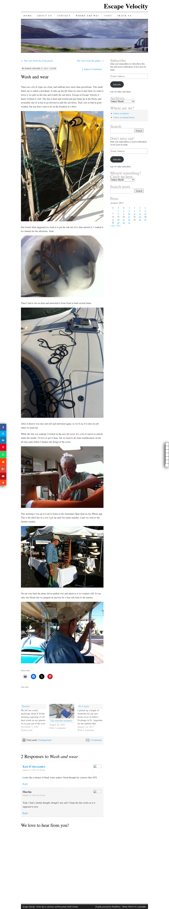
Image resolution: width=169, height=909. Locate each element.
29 (118, 222)
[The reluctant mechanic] (61, 711)
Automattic (141, 906)
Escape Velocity (126, 6)
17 (129, 216)
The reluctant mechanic (61, 720)
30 (124, 222)
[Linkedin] (3, 440)
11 (134, 213)
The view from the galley (90, 60)
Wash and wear (35, 76)
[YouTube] (3, 476)
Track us (124, 15)
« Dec (112, 225)
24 (129, 219)
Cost (108, 15)
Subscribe (117, 84)
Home (28, 15)
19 (140, 216)
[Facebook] (3, 427)
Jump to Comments (92, 69)
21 (113, 219)
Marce (28, 68)
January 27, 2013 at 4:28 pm (34, 770)
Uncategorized (44, 740)
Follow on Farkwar (121, 113)
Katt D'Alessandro (34, 766)
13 (145, 213)
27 (145, 219)
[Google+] (3, 469)
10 (129, 213)
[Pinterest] (3, 447)
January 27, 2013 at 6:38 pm (34, 795)
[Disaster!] (35, 718)
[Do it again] (92, 718)
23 (124, 219)
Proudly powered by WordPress (107, 906)
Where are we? (87, 15)
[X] (3, 433)
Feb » (119, 225)
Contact (63, 15)
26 (140, 219)
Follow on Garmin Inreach (124, 117)
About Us (44, 15)
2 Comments (96, 740)
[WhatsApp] (3, 454)
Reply (25, 783)
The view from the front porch (37, 60)
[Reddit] (3, 461)
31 (129, 222)
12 (140, 213)
